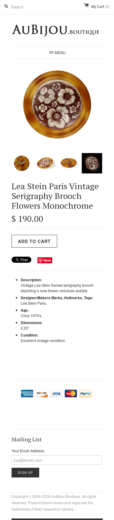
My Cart (100, 6)
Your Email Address (28, 450)
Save (47, 260)
